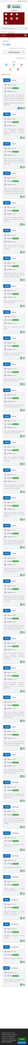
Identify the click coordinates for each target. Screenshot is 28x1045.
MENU (4, 35)
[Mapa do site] (17, 18)
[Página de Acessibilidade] (6, 23)
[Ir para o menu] (13, 23)
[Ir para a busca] (17, 23)
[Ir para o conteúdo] (10, 23)
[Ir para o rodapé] (20, 23)
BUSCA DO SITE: (5, 26)
